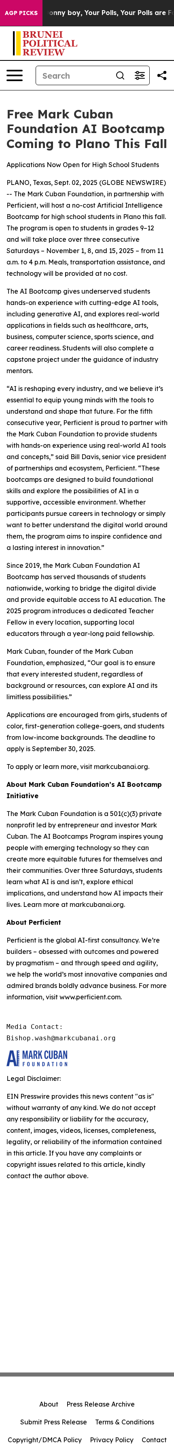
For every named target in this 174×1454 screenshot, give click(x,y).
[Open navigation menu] (14, 75)
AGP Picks (21, 13)
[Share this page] (162, 75)
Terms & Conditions (124, 1422)
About (48, 1404)
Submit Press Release (53, 1422)
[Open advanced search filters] (139, 75)
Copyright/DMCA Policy (45, 1440)
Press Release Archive (100, 1404)
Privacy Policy (112, 1440)
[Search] (120, 75)
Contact (154, 1440)
